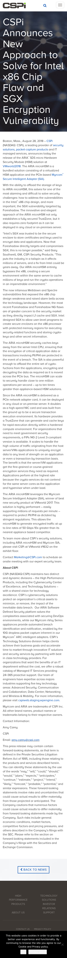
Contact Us (23, 929)
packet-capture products (32, 149)
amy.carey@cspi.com (25, 740)
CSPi (50, 141)
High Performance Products (18, 900)
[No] (62, 944)
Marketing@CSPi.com (28, 557)
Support (49, 912)
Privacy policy (37, 951)
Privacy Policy (42, 929)
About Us (18, 912)
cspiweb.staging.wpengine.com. (39, 700)
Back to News (35, 870)
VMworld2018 (12, 166)
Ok (23, 951)
